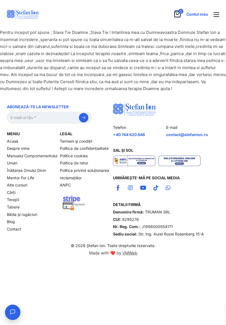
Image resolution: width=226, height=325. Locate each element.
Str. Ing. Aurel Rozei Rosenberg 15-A (171, 234)
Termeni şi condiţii (76, 141)
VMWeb (129, 253)
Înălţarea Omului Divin (26, 170)
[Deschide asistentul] (12, 312)
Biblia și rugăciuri (22, 214)
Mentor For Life (20, 177)
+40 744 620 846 (129, 134)
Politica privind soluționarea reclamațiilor (84, 174)
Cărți (11, 192)
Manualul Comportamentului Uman (32, 159)
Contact (14, 229)
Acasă (12, 141)
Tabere (13, 207)
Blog (11, 221)
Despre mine (18, 148)
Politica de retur (74, 163)
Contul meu (197, 14)
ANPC (65, 185)
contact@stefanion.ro (187, 134)
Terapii (13, 199)
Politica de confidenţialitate (84, 148)
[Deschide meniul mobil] (216, 14)
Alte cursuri (17, 185)
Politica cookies (74, 155)
